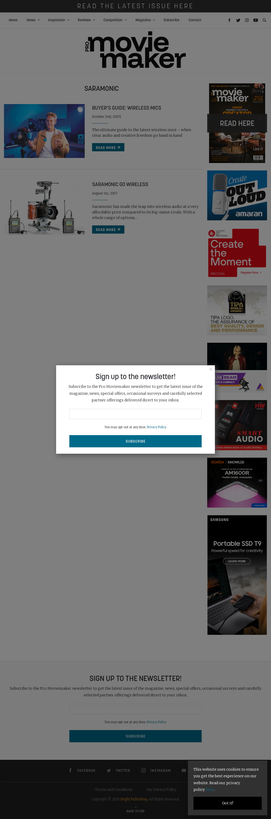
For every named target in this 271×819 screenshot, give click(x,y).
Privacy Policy (156, 427)
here (210, 789)
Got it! (227, 803)
